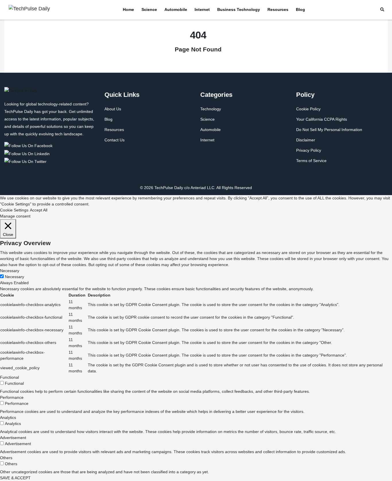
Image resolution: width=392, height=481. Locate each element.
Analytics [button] (8, 417)
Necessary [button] (9, 270)
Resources (277, 9)
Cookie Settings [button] (14, 210)
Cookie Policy (308, 109)
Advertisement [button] (13, 437)
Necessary (14, 276)
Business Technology (238, 9)
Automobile (175, 9)
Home (128, 9)
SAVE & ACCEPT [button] (15, 478)
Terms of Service (311, 160)
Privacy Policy (308, 150)
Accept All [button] (38, 210)
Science (149, 9)
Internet (202, 9)
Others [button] (6, 457)
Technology (210, 109)
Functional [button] (9, 377)
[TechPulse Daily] (29, 145)
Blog (300, 9)
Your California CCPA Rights (321, 119)
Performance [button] (12, 397)
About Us (112, 109)
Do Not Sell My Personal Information (329, 129)
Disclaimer (305, 140)
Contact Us (114, 140)
